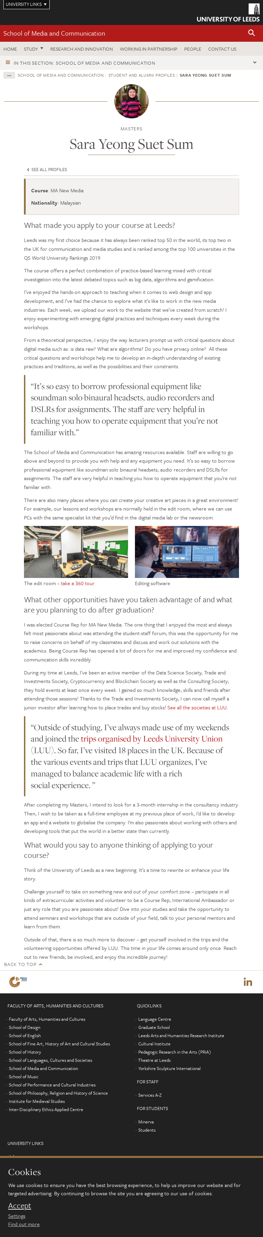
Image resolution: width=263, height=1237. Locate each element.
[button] (252, 33)
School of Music (23, 1076)
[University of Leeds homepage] (228, 12)
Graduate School (154, 1027)
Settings (16, 1216)
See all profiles (48, 169)
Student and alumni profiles (142, 75)
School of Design (24, 1027)
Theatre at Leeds (154, 1060)
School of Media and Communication (54, 33)
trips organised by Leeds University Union (152, 738)
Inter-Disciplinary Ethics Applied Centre (46, 1109)
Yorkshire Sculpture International (169, 1068)
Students (146, 1129)
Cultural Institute (154, 1043)
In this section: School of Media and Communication (84, 62)
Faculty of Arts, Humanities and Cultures (47, 1019)
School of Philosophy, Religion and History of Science (58, 1093)
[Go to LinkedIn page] (248, 982)
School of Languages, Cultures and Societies (50, 1060)
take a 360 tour (78, 583)
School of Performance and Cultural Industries (52, 1084)
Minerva (146, 1121)
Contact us (222, 48)
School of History (25, 1051)
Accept (19, 1205)
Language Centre (154, 1019)
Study (31, 48)
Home (10, 48)
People (192, 48)
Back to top (20, 964)
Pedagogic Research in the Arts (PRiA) (174, 1051)
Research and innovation (81, 48)
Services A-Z (150, 1095)
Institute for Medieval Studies (37, 1101)
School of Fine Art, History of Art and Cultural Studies (59, 1043)
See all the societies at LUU (197, 707)
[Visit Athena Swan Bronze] (19, 981)
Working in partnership (148, 48)
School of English (25, 1035)
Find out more (24, 1224)
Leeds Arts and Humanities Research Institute (181, 1035)
